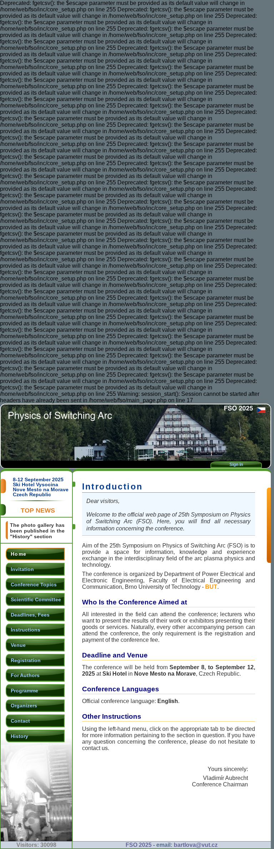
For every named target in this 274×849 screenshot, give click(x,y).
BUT (211, 587)
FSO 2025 (139, 845)
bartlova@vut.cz (196, 845)
